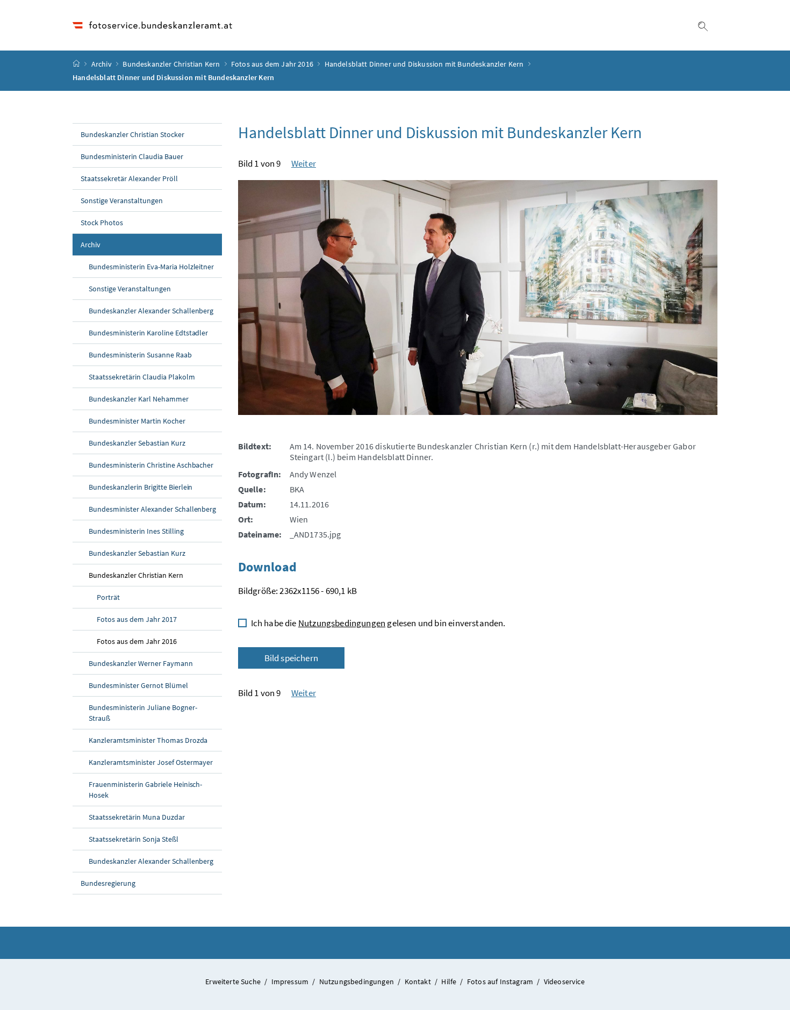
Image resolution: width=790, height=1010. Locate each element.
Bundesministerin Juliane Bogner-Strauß (143, 713)
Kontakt (419, 981)
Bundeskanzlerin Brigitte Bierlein (140, 487)
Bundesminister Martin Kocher (137, 421)
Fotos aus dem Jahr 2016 (272, 64)
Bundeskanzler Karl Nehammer (139, 399)
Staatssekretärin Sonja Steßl (133, 839)
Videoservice (564, 981)
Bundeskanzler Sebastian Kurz (137, 443)
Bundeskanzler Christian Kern (171, 64)
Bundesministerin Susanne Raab (140, 355)
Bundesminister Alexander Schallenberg (152, 509)
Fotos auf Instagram (501, 981)
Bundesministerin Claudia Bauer (132, 156)
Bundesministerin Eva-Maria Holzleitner (151, 266)
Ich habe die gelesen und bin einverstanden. (378, 623)
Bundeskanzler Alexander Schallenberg (151, 311)
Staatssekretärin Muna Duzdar (137, 817)
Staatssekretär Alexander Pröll (129, 178)
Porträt (108, 597)
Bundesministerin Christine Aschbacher (151, 465)
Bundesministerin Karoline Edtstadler (148, 333)
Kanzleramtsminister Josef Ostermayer (151, 762)
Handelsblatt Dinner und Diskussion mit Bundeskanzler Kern (424, 64)
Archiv (101, 64)
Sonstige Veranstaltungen (122, 200)
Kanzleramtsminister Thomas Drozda (148, 740)
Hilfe (449, 981)
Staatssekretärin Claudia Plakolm (142, 377)
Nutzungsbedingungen (341, 623)
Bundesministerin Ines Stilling (136, 531)
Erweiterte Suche (233, 981)
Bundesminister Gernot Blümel (138, 685)
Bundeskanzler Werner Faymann (141, 663)
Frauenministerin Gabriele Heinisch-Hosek (145, 789)
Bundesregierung (108, 883)
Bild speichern (291, 658)
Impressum (291, 981)
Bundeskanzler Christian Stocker (132, 134)
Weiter (303, 163)
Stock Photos (102, 222)
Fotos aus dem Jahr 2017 (137, 619)
